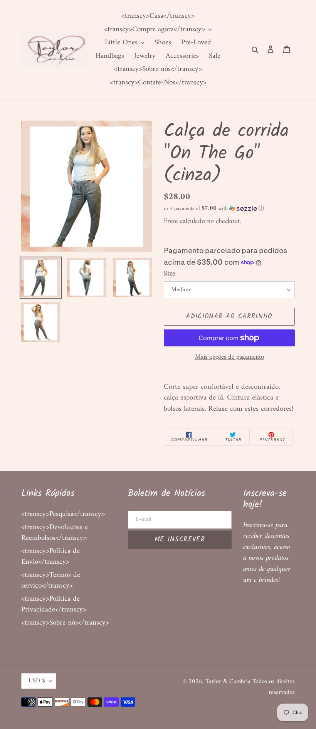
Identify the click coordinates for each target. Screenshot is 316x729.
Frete (171, 221)
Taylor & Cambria (228, 681)
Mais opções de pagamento (229, 358)
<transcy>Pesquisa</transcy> (63, 514)
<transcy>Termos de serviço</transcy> (50, 581)
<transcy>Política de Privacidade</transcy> (53, 604)
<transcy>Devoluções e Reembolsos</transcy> (54, 533)
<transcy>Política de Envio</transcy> (50, 557)
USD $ (37, 680)
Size (169, 274)
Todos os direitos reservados (273, 687)
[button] (214, 208)
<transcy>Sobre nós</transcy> (65, 622)
